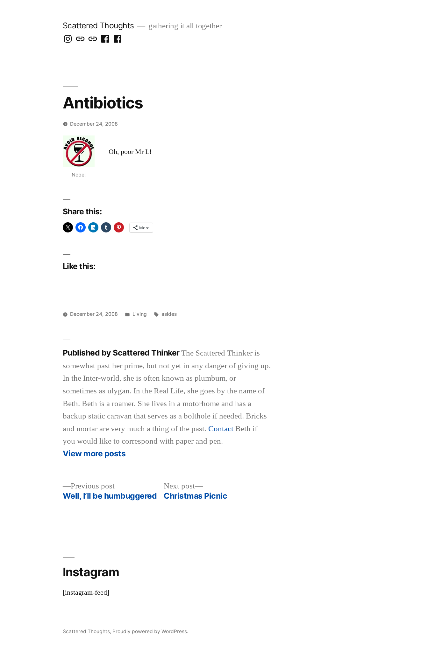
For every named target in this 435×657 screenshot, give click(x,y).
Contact (220, 429)
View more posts (94, 453)
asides (169, 314)
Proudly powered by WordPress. (150, 631)
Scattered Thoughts (98, 25)
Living (139, 314)
